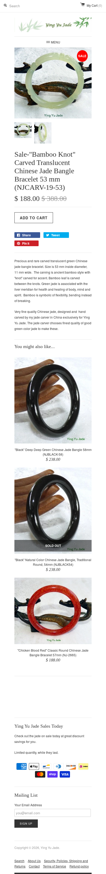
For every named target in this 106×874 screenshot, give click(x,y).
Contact (34, 866)
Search (19, 860)
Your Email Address (28, 805)
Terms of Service (54, 866)
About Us (34, 860)
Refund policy (79, 866)
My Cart (94, 5)
